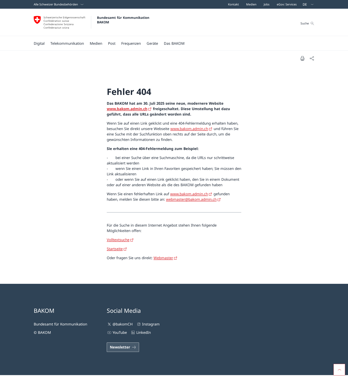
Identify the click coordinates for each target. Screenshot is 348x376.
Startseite (115, 248)
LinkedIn (143, 332)
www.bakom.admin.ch (127, 108)
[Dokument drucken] (302, 58)
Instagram (151, 324)
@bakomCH (123, 324)
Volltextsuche (118, 239)
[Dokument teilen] (311, 58)
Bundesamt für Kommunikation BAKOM (124, 19)
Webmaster (163, 257)
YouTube (120, 332)
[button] (39, 43)
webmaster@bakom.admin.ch (191, 199)
